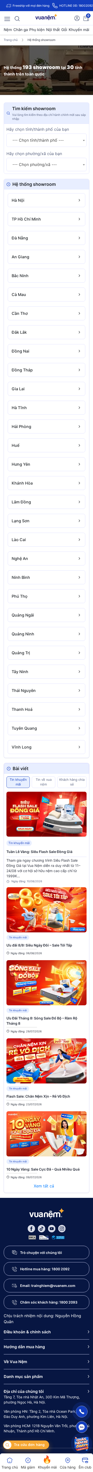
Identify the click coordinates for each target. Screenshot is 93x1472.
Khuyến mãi (79, 29)
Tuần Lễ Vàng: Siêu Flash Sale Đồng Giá (39, 852)
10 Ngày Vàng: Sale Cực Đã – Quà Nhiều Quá (43, 1169)
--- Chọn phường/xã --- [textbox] (34, 164)
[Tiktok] (41, 1228)
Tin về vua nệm (44, 782)
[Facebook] (31, 1228)
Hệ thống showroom (41, 40)
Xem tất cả (44, 1185)
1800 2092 (61, 1269)
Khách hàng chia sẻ (72, 782)
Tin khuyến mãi (18, 782)
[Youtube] (52, 1228)
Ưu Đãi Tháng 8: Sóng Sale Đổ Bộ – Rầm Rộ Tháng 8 (41, 1020)
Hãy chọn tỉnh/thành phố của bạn (37, 129)
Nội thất (53, 29)
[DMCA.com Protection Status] (32, 1237)
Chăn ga (20, 29)
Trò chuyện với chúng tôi (41, 1252)
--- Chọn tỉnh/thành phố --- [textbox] (38, 140)
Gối (64, 29)
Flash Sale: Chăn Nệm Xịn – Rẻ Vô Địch (38, 1096)
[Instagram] (62, 1228)
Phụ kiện (37, 29)
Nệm (8, 29)
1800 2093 (68, 1302)
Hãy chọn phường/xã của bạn (34, 153)
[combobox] (46, 140)
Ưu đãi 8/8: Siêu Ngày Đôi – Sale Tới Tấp (39, 945)
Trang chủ (11, 40)
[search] (17, 18)
